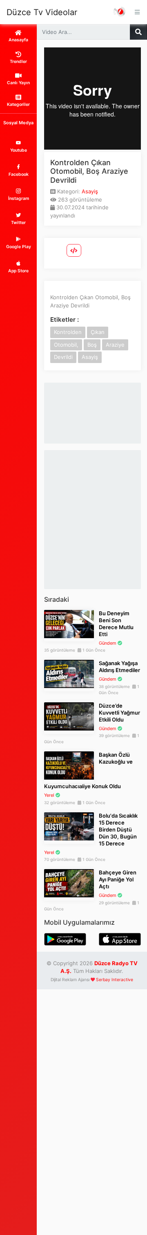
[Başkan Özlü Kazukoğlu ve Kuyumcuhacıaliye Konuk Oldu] (69, 765)
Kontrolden (68, 332)
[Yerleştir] (74, 250)
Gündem (107, 643)
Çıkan (98, 332)
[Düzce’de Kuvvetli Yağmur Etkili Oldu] (69, 716)
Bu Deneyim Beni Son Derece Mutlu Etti (116, 623)
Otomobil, (66, 344)
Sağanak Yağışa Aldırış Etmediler (119, 666)
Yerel (49, 795)
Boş (92, 344)
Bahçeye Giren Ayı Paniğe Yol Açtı (117, 879)
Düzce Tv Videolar (42, 12)
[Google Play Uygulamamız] (65, 938)
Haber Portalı (119, 12)
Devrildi (63, 357)
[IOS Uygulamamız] (120, 938)
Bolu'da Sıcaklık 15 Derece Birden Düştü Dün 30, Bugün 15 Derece (118, 829)
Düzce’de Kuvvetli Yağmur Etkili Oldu (119, 712)
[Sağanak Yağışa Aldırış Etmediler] (69, 673)
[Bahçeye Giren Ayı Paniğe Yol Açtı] (69, 882)
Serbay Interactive (114, 979)
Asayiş (90, 191)
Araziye (115, 344)
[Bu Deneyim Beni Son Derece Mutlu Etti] (69, 623)
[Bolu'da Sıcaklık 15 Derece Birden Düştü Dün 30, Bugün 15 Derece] (69, 826)
